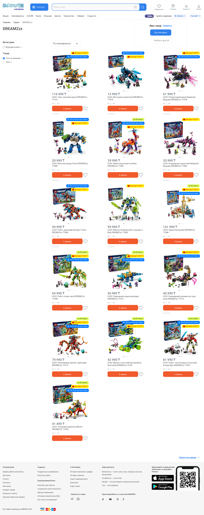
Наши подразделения (79, 479)
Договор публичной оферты (14, 497)
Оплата (6, 479)
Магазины (7, 486)
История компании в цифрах (81, 472)
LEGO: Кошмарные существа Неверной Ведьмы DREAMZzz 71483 (180, 164)
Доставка (6, 475)
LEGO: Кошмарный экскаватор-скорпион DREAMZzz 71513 (179, 297)
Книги (38, 16)
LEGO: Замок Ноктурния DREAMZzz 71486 (179, 231)
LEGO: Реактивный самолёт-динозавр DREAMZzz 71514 (69, 364)
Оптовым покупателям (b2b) (48, 496)
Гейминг (81, 16)
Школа (58, 16)
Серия (16, 22)
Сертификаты (17, 16)
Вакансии (74, 483)
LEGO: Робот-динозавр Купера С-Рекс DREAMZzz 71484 (69, 231)
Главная (6, 22)
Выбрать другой (161, 40)
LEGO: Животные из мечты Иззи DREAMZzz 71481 (122, 164)
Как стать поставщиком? (47, 500)
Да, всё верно (160, 32)
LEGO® (30, 16)
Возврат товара (9, 490)
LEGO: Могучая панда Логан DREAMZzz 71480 (70, 164)
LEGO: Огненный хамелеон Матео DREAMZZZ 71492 (67, 428)
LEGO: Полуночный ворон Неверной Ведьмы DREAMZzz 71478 (179, 98)
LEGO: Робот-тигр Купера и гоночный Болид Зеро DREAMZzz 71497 (180, 364)
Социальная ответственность (49, 489)
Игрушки (48, 16)
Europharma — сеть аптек (112, 478)
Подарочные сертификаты (47, 472)
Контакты (6, 483)
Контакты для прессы (46, 485)
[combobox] (96, 7)
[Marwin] (13, 6)
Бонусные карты (43, 475)
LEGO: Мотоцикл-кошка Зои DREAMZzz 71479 (125, 98)
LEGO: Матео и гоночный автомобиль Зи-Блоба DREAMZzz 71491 (124, 364)
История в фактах (77, 475)
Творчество (68, 16)
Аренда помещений (45, 492)
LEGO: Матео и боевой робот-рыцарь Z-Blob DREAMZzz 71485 (125, 231)
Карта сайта (75, 486)
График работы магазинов (13, 472)
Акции (6, 16)
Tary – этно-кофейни (110, 485)
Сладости (91, 16)
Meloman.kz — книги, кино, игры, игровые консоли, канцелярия (122, 473)
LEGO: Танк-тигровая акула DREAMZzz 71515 (69, 98)
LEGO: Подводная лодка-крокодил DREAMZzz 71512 (123, 297)
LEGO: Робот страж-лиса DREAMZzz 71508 (68, 297)
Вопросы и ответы (10, 493)
